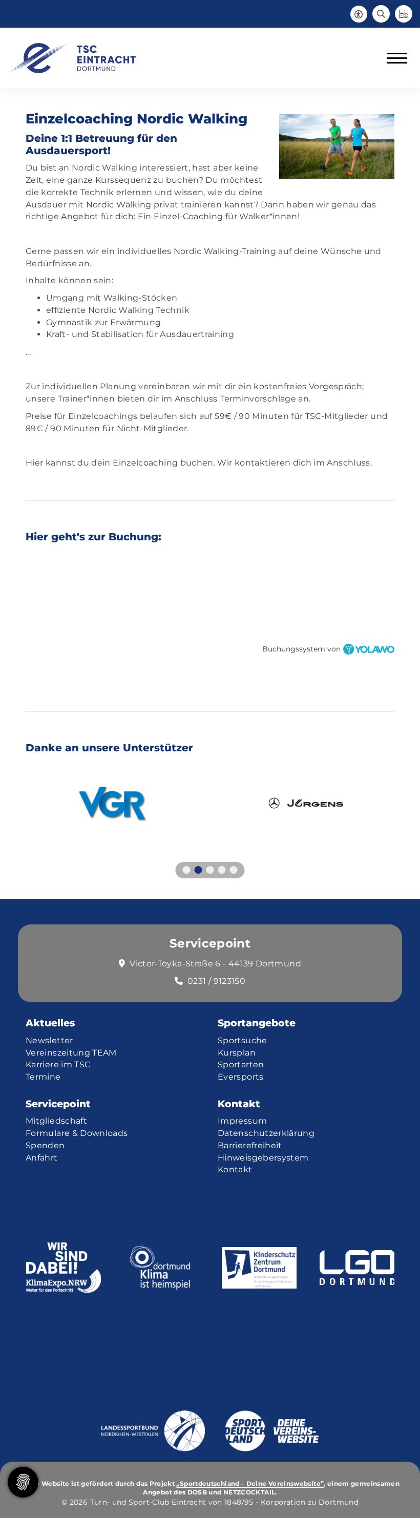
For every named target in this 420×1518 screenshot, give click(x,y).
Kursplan (237, 1053)
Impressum (242, 1121)
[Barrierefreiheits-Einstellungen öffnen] (358, 14)
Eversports (241, 1077)
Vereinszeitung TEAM (71, 1053)
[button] (187, 870)
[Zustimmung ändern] (23, 1482)
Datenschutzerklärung (266, 1133)
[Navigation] (393, 58)
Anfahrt (42, 1158)
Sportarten (241, 1064)
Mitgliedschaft (56, 1121)
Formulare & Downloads (77, 1133)
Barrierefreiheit (250, 1145)
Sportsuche (242, 1040)
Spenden (45, 1145)
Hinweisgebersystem (263, 1158)
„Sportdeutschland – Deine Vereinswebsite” (250, 1483)
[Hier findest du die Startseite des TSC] (72, 58)
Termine (43, 1077)
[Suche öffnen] (381, 14)
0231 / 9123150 (216, 981)
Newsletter (49, 1040)
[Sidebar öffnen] (403, 14)
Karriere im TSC (58, 1064)
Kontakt (235, 1169)
